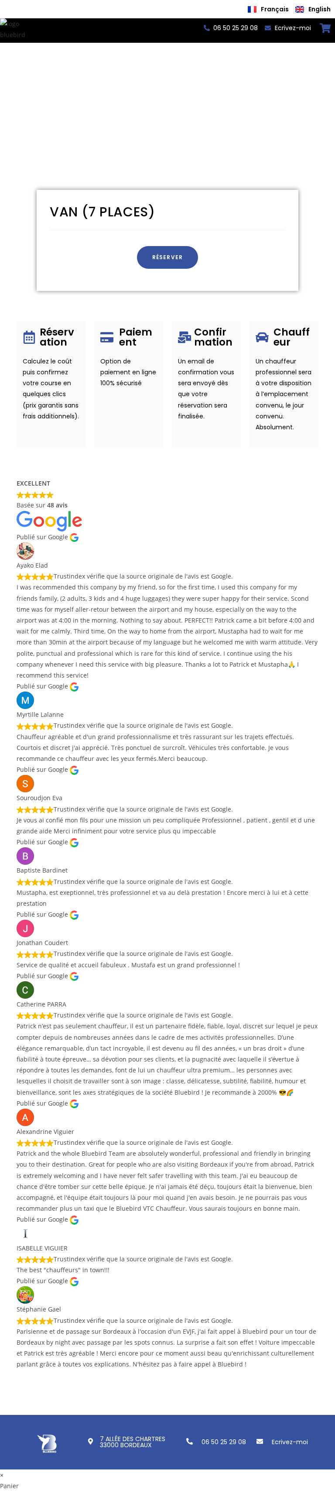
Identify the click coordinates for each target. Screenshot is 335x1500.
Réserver (167, 257)
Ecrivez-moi (290, 1442)
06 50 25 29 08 (224, 1442)
